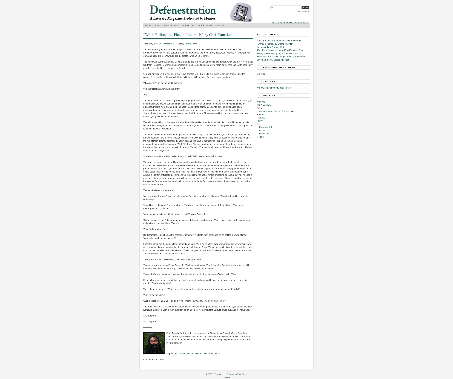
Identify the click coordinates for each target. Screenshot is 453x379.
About (157, 25)
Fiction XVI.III (200, 353)
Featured (261, 118)
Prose (194, 44)
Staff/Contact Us (171, 25)
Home (148, 25)
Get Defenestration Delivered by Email (290, 22)
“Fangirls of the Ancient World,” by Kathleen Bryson (281, 50)
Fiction (188, 44)
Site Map (261, 74)
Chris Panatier (179, 353)
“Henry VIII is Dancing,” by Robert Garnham (277, 53)
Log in (226, 377)
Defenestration (168, 44)
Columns (261, 108)
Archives (221, 25)
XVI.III (217, 353)
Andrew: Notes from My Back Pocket (274, 88)
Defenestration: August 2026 (270, 47)
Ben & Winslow (206, 25)
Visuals (260, 137)
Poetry (260, 121)
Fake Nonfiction (266, 127)
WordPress (242, 374)
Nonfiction (264, 133)
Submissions (189, 25)
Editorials (261, 114)
